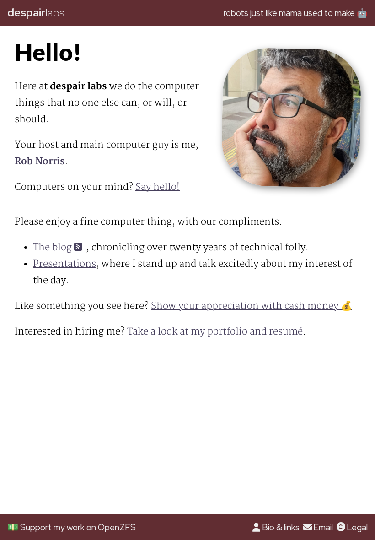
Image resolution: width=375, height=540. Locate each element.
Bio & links (280, 527)
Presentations (64, 264)
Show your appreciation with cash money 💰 (251, 306)
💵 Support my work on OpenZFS (71, 527)
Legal (357, 527)
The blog (52, 247)
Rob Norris (40, 161)
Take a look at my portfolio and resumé (215, 331)
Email (323, 527)
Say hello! (157, 187)
